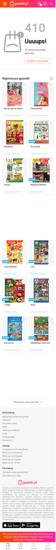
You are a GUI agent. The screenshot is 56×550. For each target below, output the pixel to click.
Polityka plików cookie (34, 540)
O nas (4, 433)
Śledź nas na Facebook (12, 453)
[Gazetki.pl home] (19, 4)
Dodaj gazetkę (8, 437)
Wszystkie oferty (9, 423)
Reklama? (6, 420)
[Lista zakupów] (45, 3)
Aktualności (7, 440)
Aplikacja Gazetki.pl (10, 430)
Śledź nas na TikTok (11, 463)
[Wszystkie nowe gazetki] (51, 78)
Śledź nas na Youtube (11, 459)
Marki (4, 427)
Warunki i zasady (37, 537)
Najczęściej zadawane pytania (15, 417)
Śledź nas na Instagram (12, 456)
